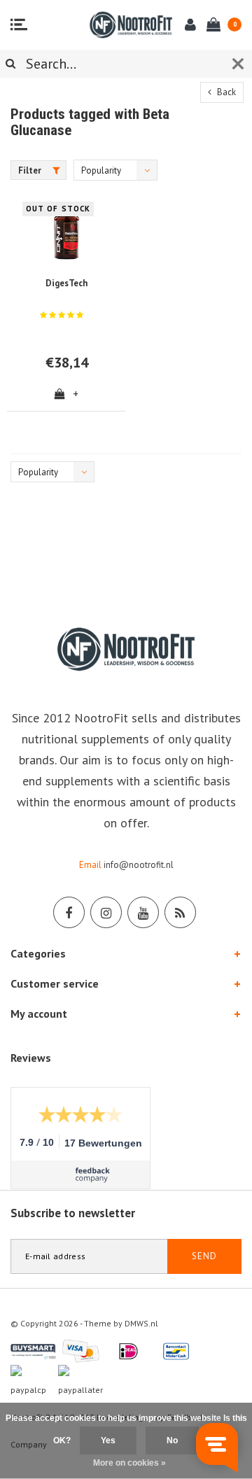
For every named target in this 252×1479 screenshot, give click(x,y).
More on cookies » (129, 1463)
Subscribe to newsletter (72, 1213)
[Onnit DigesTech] (66, 232)
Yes (108, 1440)
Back (225, 92)
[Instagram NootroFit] (106, 912)
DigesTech (67, 283)
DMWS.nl (141, 1323)
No (172, 1440)
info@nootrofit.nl (139, 865)
